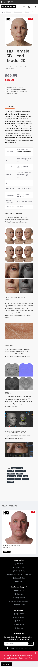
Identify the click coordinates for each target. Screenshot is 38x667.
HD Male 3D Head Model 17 (11, 545)
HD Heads (8, 12)
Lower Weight (11, 476)
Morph (25, 476)
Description (10, 107)
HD (21, 468)
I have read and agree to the (19, 648)
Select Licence (9, 85)
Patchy (19, 476)
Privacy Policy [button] (28, 658)
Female (18, 471)
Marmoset (25, 479)
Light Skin (20, 473)
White (23, 471)
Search (27, 12)
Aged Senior (11, 473)
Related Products (9, 506)
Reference (10, 481)
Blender (18, 479)
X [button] (35, 653)
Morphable (11, 479)
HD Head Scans (18, 12)
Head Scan (15, 468)
